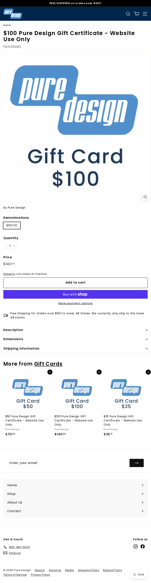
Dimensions (13, 339)
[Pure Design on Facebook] (143, 546)
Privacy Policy (40, 575)
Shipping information (21, 348)
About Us (55, 570)
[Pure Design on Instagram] (136, 546)
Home (7, 25)
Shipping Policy (88, 570)
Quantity (10, 238)
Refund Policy (112, 570)
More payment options (75, 303)
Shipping (9, 274)
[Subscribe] (137, 463)
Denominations (16, 218)
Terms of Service (15, 575)
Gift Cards (48, 363)
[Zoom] (145, 197)
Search (40, 570)
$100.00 (11, 225)
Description (13, 330)
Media (69, 570)
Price (7, 257)
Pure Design (12, 46)
